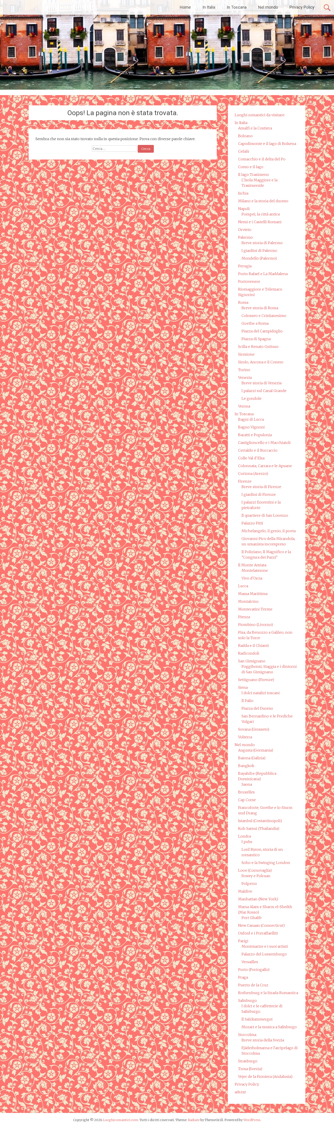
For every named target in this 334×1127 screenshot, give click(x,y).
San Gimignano (251, 661)
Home (185, 7)
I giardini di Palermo (259, 250)
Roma (243, 302)
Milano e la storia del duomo (263, 201)
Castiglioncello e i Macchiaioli (264, 442)
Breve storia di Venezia (262, 383)
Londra (244, 836)
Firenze (245, 481)
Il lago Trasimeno (253, 174)
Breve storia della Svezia (263, 1040)
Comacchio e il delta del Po (261, 159)
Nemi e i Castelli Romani (260, 222)
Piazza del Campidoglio (262, 331)
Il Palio (247, 700)
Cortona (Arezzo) (253, 473)
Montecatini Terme (255, 609)
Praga (243, 977)
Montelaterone (255, 570)
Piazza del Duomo (257, 708)
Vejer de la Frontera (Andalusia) (265, 1076)
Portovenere (249, 281)
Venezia (245, 377)
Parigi (243, 941)
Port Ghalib (252, 917)
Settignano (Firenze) (256, 679)
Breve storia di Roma (260, 308)
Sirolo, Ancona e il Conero (260, 362)
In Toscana (237, 7)
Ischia (243, 193)
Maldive (245, 891)
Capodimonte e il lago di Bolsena (267, 143)
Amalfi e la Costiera (255, 128)
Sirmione (246, 354)
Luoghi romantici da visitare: (260, 115)
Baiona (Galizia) (251, 758)
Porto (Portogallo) (253, 969)
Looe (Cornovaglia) (255, 870)
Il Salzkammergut (257, 1019)
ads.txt (240, 1092)
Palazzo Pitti (252, 523)
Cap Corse (247, 800)
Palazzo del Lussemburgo (264, 954)
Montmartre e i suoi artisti (265, 946)
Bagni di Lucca (251, 419)
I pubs (247, 841)
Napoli (244, 208)
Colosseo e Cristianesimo (264, 315)
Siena (243, 687)
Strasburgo (247, 1061)
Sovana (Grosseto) (253, 729)
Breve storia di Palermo (262, 243)
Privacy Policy (301, 7)
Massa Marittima (252, 593)
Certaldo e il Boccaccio (257, 450)
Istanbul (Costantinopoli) (260, 820)
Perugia (245, 266)
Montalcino (248, 601)
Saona (247, 784)
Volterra (245, 737)
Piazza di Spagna (256, 339)
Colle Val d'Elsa (251, 458)
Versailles (250, 962)
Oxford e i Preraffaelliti (258, 933)
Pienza (244, 617)
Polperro (249, 883)
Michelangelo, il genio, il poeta (269, 531)
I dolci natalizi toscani (261, 693)
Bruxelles (246, 792)
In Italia (208, 7)
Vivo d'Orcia (252, 578)
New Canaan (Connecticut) (261, 925)
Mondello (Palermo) (259, 258)
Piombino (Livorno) (255, 624)
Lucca (243, 586)
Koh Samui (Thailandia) (258, 828)
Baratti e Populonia (255, 435)
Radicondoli (248, 653)
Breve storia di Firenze (261, 486)
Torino (244, 369)
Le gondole (252, 398)
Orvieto (244, 229)
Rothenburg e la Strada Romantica (268, 992)
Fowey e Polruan (256, 876)
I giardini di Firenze (259, 494)
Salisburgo (247, 1000)
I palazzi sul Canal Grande (264, 390)
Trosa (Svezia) (250, 1068)
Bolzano (245, 136)
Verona (244, 406)
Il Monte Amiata (252, 565)
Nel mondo (268, 7)
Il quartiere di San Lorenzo (265, 515)
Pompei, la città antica (261, 214)
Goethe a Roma (255, 323)
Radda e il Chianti (253, 645)
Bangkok (246, 765)
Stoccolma (247, 1034)
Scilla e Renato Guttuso (258, 346)
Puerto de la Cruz (253, 985)
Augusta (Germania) (255, 750)
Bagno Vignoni (251, 427)
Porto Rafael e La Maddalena (263, 273)
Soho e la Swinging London (266, 862)
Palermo (245, 237)
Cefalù (243, 151)
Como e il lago (250, 167)
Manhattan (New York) (258, 899)
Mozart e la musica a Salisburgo (269, 1027)
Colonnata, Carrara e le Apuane (265, 465)
